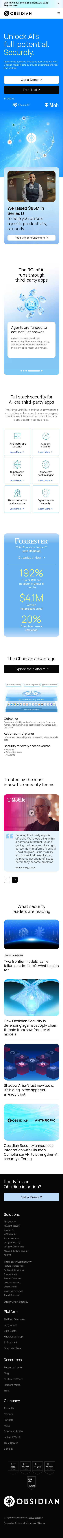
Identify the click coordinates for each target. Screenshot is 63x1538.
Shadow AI (9, 1230)
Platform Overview (14, 1319)
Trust (6, 1390)
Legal (33, 1523)
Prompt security (11, 1238)
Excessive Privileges (13, 1291)
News (7, 1425)
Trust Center (11, 1442)
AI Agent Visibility (12, 1242)
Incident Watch (12, 1384)
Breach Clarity (10, 1286)
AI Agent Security (12, 1226)
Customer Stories (13, 1379)
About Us (9, 1408)
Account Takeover (12, 1278)
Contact (8, 1448)
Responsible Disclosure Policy (17, 1523)
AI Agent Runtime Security (16, 1251)
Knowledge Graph (14, 1336)
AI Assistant (10, 1342)
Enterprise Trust (13, 1348)
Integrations (10, 1325)
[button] (59, 13)
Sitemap (41, 1523)
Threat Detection (12, 1295)
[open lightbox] (31, 186)
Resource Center (13, 1367)
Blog (6, 1373)
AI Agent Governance (14, 1246)
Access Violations (12, 1282)
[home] (18, 13)
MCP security (10, 1234)
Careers (8, 1414)
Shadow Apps (10, 1274)
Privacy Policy (35, 1518)
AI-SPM (7, 1255)
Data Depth (10, 1330)
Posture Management (14, 1266)
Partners (8, 1419)
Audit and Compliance (14, 1270)
